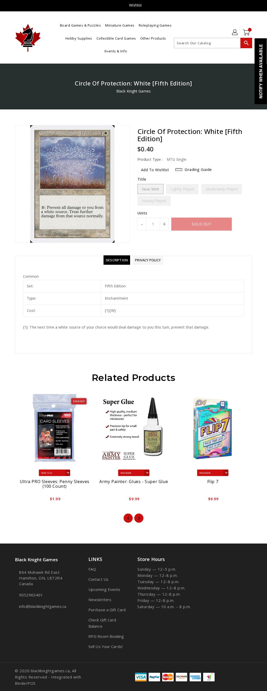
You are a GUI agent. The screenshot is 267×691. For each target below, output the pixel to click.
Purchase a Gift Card (107, 609)
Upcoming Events (104, 589)
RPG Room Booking (106, 636)
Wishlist (135, 5)
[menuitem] (80, 24)
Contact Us (98, 579)
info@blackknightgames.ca (42, 606)
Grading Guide (198, 169)
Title (141, 179)
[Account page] (235, 32)
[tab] (117, 260)
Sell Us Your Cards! (105, 646)
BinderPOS (25, 683)
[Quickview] (25, 500)
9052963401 (31, 594)
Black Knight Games (133, 91)
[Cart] (247, 32)
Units (142, 213)
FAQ (92, 569)
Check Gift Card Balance (102, 623)
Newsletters (99, 599)
